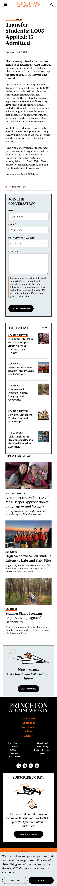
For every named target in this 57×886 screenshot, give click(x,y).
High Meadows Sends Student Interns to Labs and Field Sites (21, 371)
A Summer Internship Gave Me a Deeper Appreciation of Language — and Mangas (20, 346)
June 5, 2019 (26, 174)
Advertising (42, 747)
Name (11, 210)
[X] (18, 765)
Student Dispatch (18, 335)
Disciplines (28, 722)
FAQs (42, 753)
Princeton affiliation (21, 238)
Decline (15, 881)
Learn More (28, 689)
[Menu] (5, 4)
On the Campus (13, 19)
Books (15, 747)
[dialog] (28, 869)
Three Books (15, 433)
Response (13, 251)
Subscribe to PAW (28, 834)
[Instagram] (31, 765)
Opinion (28, 731)
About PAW (42, 743)
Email (11, 224)
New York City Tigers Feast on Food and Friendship (20, 418)
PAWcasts (14, 750)
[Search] (51, 4)
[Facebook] (25, 765)
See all (44, 328)
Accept (41, 881)
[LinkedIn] (37, 765)
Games (14, 753)
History (28, 735)
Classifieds (14, 757)
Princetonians (28, 727)
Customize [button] (8, 873)
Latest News (28, 718)
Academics (14, 364)
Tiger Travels (14, 743)
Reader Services (42, 750)
